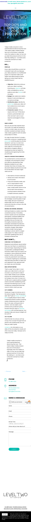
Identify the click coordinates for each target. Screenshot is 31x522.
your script (8, 141)
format (20, 92)
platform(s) (10, 104)
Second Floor (12, 389)
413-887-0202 (12, 1)
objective (17, 88)
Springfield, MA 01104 (14, 391)
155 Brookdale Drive (14, 388)
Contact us (8, 327)
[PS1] (6, 297)
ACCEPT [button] (5, 514)
